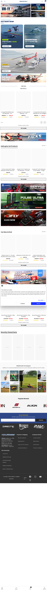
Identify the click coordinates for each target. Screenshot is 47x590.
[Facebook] (30, 476)
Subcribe (41, 420)
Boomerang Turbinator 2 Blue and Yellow (8, 316)
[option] (16, 10)
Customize (23, 303)
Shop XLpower (6, 46)
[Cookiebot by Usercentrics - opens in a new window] (39, 286)
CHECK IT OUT (6, 71)
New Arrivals (29, 46)
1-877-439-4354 (8, 443)
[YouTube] (40, 476)
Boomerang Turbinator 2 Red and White (23, 316)
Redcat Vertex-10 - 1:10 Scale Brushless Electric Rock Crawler (8, 256)
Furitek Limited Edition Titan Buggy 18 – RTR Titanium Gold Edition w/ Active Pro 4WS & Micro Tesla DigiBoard (38, 256)
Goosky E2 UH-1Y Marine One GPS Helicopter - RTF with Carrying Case (23, 170)
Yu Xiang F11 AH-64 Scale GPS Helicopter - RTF (23, 112)
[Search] (5, 1)
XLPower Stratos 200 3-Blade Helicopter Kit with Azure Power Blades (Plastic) (8, 170)
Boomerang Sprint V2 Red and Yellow (39, 316)
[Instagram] (35, 476)
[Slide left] (41, 122)
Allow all (38, 303)
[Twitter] (30, 480)
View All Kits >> (23, 88)
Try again (23, 128)
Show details (40, 300)
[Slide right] (44, 122)
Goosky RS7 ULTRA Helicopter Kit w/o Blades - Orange (39, 170)
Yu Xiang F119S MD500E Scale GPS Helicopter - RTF (7, 112)
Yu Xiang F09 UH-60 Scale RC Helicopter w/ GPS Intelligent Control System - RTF (39, 112)
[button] (4, 117)
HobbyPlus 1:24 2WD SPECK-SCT (23, 255)
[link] (16, 588)
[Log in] (42, 1)
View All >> (44, 145)
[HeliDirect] (38, 7)
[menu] (1, 1)
